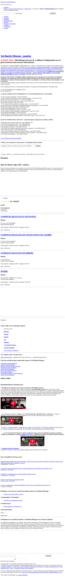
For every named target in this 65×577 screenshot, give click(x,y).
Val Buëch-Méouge (49, 8)
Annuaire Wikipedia (22, 575)
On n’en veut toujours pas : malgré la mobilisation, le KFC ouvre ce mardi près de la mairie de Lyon (26, 485)
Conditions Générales (6, 566)
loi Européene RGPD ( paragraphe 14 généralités (32, 73)
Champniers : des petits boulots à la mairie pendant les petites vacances (18, 474)
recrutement (17, 568)
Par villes (6, 22)
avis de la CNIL (19, 71)
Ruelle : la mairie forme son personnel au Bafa (12, 479)
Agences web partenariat (27, 568)
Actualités (6, 25)
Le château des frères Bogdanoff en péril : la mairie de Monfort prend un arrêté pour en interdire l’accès (26, 468)
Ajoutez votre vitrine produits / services (13, 494)
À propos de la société (17, 566)
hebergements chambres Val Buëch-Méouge (12, 373)
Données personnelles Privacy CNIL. (53, 566)
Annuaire (6, 7)
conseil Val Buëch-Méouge (7, 369)
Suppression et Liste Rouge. (36, 566)
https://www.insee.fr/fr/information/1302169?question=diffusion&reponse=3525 (42, 572)
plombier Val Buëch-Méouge (8, 365)
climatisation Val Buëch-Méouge (9, 363)
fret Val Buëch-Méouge (6, 372)
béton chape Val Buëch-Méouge (9, 370)
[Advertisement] (32, 42)
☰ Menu (6, 28)
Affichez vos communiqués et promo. (13, 500)
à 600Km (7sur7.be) (26, 434)
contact (11, 568)
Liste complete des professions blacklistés (11, 138)
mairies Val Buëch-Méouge (7, 375)
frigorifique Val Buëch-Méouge (8, 367)
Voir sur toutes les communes (11, 350)
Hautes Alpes (28, 8)
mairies (5, 8)
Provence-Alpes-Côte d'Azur (16, 8)
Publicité (26, 566)
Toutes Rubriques (8, 21)
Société (5, 198)
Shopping (6, 19)
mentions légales (5, 568)
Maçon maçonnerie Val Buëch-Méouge (10, 366)
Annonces (6, 18)
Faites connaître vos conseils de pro (12, 506)
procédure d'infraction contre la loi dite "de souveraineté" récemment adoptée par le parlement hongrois (28, 429)
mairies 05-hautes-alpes (6, 357)
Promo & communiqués (10, 23)
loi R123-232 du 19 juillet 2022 (44, 70)
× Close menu (7, 26)
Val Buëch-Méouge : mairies (16, 56)
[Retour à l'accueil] (8, 2)
